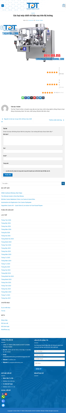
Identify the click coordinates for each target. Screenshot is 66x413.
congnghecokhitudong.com (16, 362)
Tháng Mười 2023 (6, 279)
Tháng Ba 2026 (5, 232)
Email (5, 156)
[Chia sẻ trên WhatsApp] (22, 97)
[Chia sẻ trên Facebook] (25, 97)
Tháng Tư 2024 (5, 264)
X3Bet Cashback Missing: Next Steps (11, 193)
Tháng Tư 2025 (5, 257)
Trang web (5, 163)
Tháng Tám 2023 (6, 285)
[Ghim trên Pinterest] (34, 97)
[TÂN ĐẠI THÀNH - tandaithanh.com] (33, 5)
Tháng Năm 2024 (6, 260)
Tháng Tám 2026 (6, 220)
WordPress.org (5, 329)
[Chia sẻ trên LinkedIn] (40, 97)
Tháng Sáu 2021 (6, 298)
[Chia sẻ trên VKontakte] (37, 97)
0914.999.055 (11, 381)
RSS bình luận (5, 326)
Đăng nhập (4, 320)
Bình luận (6, 134)
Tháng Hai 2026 (5, 235)
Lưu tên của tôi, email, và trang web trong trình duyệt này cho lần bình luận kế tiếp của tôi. (28, 171)
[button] (2, 5)
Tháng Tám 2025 (6, 245)
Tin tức (33, 13)
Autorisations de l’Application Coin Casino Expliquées (16, 202)
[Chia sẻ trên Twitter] (28, 97)
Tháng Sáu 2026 (6, 226)
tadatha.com (12, 359)
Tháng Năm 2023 (6, 292)
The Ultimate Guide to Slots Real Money (12, 196)
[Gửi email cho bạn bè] (31, 97)
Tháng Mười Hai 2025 (7, 239)
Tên (4, 148)
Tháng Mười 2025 (6, 242)
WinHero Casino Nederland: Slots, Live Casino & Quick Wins (18, 199)
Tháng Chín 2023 (6, 282)
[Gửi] (63, 183)
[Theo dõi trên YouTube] (5, 394)
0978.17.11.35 (11, 386)
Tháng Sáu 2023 (6, 289)
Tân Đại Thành (39, 20)
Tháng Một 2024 (6, 273)
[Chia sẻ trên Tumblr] (43, 97)
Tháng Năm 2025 (6, 254)
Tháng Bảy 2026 (6, 223)
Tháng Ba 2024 (5, 267)
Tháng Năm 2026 (6, 229)
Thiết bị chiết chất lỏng (55, 120)
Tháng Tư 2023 (5, 295)
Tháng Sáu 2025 (6, 251)
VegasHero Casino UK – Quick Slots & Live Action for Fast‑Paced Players (21, 205)
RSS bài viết (4, 323)
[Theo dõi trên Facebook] (2, 394)
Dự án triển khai (5, 307)
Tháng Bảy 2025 (6, 248)
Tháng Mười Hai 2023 (7, 276)
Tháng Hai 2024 (5, 270)
